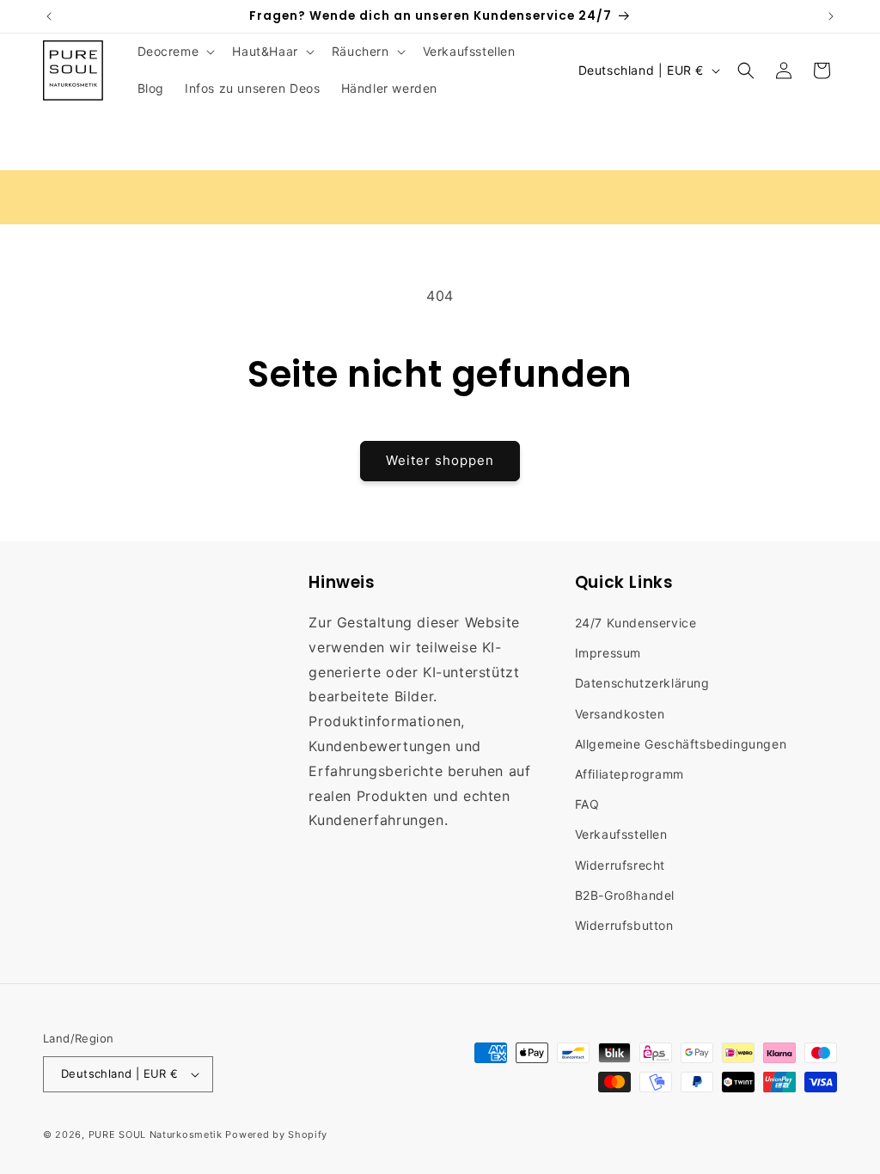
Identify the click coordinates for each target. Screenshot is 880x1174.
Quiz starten (743, 196)
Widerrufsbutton (624, 925)
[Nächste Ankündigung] (831, 16)
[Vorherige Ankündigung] (49, 16)
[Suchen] (746, 70)
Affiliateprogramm (629, 774)
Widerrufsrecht (620, 865)
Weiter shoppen (440, 460)
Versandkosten (620, 713)
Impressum (608, 652)
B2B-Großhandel (625, 895)
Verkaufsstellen (621, 834)
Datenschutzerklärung (642, 683)
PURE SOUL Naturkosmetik (156, 1134)
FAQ (587, 804)
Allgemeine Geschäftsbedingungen (681, 744)
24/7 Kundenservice (636, 622)
